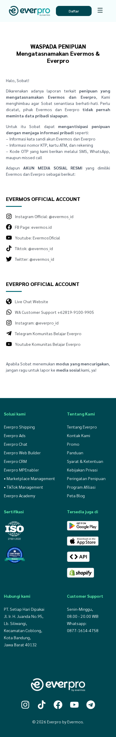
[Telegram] (90, 704)
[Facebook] (58, 704)
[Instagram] (25, 704)
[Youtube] (74, 704)
